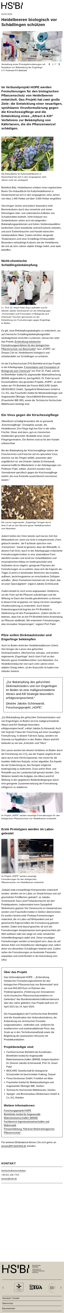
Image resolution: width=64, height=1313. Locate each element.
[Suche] (53, 4)
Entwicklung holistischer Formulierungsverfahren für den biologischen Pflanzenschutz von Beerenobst (25, 345)
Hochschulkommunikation (13, 1170)
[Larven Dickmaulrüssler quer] (27, 487)
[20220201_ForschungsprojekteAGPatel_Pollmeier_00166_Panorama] (32, 794)
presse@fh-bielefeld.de (13, 1146)
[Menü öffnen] (61, 4)
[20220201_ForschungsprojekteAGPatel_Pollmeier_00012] (27, 272)
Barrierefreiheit (8, 1308)
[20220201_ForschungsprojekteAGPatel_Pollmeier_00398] (27, 841)
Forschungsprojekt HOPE (17, 1110)
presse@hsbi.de (9, 1178)
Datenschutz (7, 1303)
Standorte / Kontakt (10, 1298)
